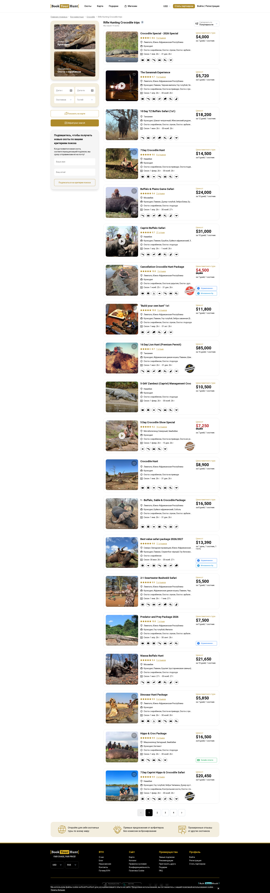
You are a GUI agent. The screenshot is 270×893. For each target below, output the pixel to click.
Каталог (133, 860)
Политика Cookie (136, 871)
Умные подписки (167, 857)
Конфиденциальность (139, 867)
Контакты (103, 867)
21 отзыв (160, 232)
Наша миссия (105, 864)
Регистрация (212, 6)
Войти (200, 6)
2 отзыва (160, 193)
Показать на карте (76, 114)
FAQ (161, 871)
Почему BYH (104, 871)
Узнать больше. (58, 890)
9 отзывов (161, 38)
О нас (101, 857)
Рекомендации (166, 860)
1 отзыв (160, 349)
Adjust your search (76, 123)
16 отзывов (161, 427)
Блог (101, 860)
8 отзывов (161, 155)
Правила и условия (138, 864)
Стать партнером (184, 6)
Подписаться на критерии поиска (75, 182)
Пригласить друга (167, 864)
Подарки (163, 867)
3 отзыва (162, 271)
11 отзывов (161, 543)
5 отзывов (162, 310)
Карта (131, 857)
